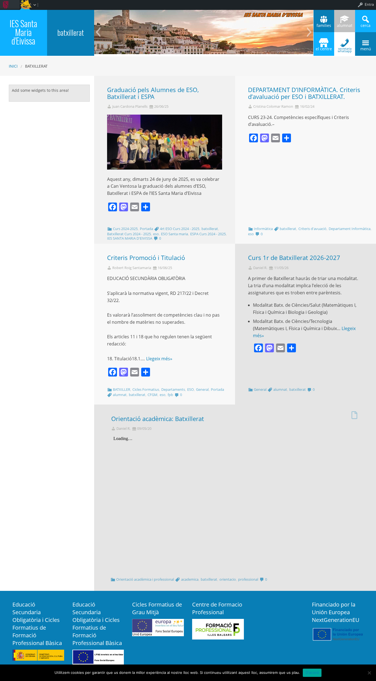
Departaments (173, 389)
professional (248, 579)
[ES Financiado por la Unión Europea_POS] (338, 634)
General (202, 389)
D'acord (312, 672)
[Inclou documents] (354, 413)
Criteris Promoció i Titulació (146, 258)
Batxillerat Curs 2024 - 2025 (129, 233)
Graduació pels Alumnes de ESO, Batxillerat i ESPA (153, 93)
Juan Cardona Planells (130, 106)
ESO (190, 389)
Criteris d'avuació (312, 228)
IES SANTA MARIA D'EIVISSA (129, 238)
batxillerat (70, 32)
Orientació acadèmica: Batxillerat (157, 419)
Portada (146, 228)
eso (156, 233)
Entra (369, 4)
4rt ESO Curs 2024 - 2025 (179, 228)
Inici (13, 66)
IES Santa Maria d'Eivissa (23, 32)
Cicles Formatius (145, 389)
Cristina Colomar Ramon (273, 106)
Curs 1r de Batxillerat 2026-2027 (294, 258)
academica (189, 579)
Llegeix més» (159, 359)
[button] (97, 32)
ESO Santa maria (174, 233)
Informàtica (263, 228)
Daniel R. (260, 268)
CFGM (152, 394)
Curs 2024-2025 (125, 228)
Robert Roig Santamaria (131, 268)
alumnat (120, 394)
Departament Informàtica (349, 228)
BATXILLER (121, 389)
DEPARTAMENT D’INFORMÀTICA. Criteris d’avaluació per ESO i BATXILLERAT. (304, 93)
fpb (170, 394)
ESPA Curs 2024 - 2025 (208, 233)
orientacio (227, 579)
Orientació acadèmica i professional (145, 579)
